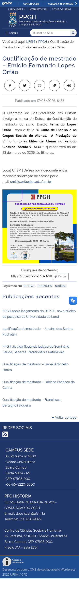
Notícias (60, 285)
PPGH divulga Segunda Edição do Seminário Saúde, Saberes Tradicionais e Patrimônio (35, 349)
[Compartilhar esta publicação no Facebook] (9, 85)
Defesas (29, 285)
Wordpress (68, 569)
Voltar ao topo (65, 417)
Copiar (63, 276)
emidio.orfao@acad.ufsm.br (30, 181)
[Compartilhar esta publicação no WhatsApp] (39, 85)
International (38, 9)
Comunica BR (31, 3)
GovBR (7, 3)
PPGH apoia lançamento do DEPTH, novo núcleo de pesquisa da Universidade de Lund (39, 313)
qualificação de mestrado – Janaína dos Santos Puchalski (37, 331)
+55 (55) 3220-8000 (20, 484)
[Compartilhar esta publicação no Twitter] (24, 85)
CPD (24, 574)
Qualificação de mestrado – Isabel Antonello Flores (35, 367)
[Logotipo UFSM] (12, 18)
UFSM (14, 574)
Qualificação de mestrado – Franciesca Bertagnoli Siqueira (31, 402)
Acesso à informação (61, 3)
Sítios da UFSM (61, 9)
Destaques (45, 285)
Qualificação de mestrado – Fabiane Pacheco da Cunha (38, 384)
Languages (15, 9)
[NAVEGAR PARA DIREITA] (76, 3)
